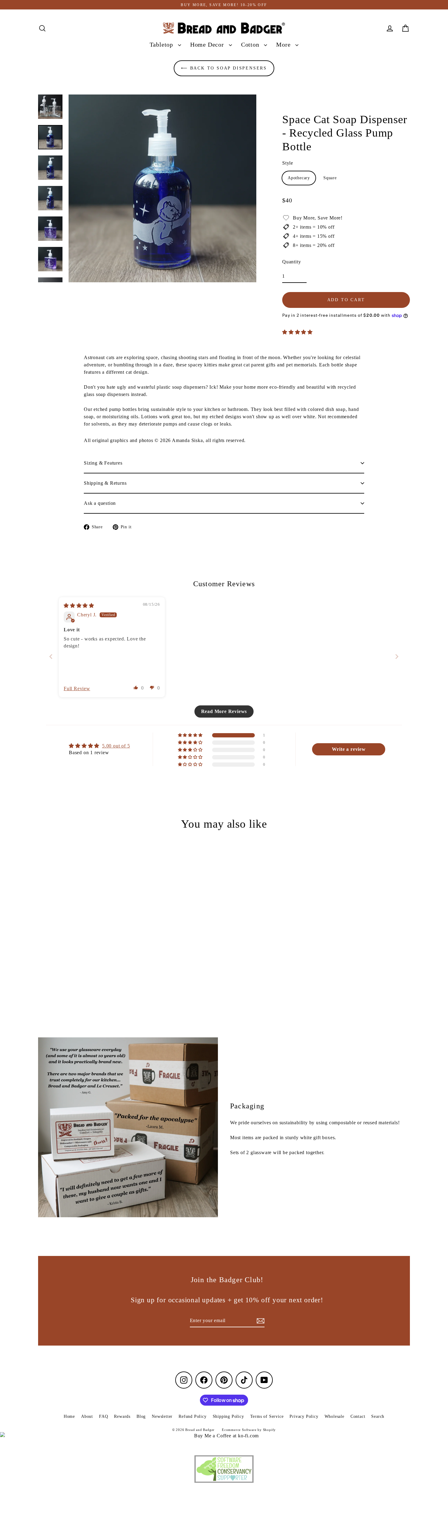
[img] (79, 605)
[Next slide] (397, 656)
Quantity (291, 261)
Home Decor (208, 44)
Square (330, 178)
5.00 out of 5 (116, 745)
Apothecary (299, 178)
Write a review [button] (349, 749)
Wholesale (334, 1416)
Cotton (251, 44)
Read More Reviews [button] (224, 711)
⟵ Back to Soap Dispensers (224, 68)
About (87, 1416)
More (284, 44)
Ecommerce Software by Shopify (249, 1430)
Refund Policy (192, 1416)
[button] (297, 332)
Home (69, 1416)
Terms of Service (267, 1416)
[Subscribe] (260, 1320)
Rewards (122, 1416)
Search (377, 1416)
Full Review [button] (77, 688)
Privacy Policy (304, 1416)
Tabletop (162, 44)
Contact (357, 1416)
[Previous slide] (51, 656)
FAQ (103, 1416)
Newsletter (162, 1416)
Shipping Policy (228, 1416)
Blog (141, 1416)
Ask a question (100, 503)
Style (287, 163)
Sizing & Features (103, 462)
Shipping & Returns (105, 483)
